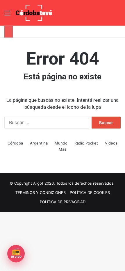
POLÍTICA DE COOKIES (90, 192)
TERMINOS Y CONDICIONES (40, 192)
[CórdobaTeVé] (34, 13)
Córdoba (15, 143)
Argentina (39, 143)
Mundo (61, 143)
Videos (111, 143)
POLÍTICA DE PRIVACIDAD (62, 201)
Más (62, 149)
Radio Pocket (86, 143)
